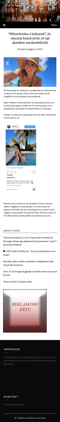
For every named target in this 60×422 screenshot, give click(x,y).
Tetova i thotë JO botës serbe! (17, 281)
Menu (54, 24)
